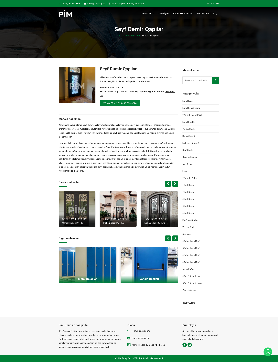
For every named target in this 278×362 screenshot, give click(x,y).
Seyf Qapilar (188, 150)
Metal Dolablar (147, 13)
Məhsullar (135, 35)
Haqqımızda (203, 13)
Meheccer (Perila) (190, 143)
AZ (208, 3)
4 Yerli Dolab (188, 206)
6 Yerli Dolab (188, 213)
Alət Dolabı (187, 164)
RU (217, 3)
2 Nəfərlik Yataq (189, 178)
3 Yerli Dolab (188, 199)
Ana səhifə (123, 35)
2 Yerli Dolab (188, 192)
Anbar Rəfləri (188, 269)
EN (212, 3)
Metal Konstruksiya (191, 108)
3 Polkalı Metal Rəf (191, 241)
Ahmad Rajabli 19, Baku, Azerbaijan (127, 3)
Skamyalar (187, 234)
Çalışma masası (189, 157)
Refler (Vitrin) (188, 136)
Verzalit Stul (188, 227)
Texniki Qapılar (189, 290)
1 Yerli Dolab (188, 185)
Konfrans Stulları (190, 220)
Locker (185, 171)
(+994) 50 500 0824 (70, 3)
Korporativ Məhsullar (183, 13)
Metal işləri (187, 101)
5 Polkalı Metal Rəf (191, 255)
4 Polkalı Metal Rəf (191, 248)
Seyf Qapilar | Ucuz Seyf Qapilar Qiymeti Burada (139, 91)
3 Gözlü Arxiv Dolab (191, 276)
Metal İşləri (164, 13)
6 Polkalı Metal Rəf (191, 262)
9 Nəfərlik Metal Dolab (192, 115)
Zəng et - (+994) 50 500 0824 (120, 103)
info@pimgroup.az (96, 3)
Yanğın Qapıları (189, 129)
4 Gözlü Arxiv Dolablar (192, 283)
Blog (215, 13)
